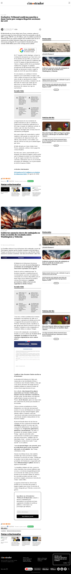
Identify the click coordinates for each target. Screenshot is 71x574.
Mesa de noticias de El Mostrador (9, 244)
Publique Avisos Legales (42, 559)
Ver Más (16, 29)
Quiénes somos (26, 557)
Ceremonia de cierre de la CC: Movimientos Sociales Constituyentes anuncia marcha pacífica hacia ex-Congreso (26, 194)
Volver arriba (3, 569)
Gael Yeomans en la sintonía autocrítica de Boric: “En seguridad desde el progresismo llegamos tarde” (54, 85)
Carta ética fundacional (27, 558)
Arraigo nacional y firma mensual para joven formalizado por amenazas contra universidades (54, 141)
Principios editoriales (27, 560)
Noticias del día (48, 118)
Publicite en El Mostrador (42, 558)
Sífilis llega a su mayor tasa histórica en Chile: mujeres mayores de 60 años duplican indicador (22, 100)
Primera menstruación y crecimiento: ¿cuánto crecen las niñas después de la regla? (22, 111)
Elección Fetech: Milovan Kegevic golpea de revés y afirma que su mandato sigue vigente (56, 134)
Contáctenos (40, 560)
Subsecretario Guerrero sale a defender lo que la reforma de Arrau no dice (35, 99)
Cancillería (3, 531)
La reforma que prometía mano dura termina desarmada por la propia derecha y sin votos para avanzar (35, 112)
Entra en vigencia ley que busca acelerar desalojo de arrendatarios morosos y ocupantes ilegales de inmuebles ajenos (37, 194)
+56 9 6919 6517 (4, 561)
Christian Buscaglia (10, 28)
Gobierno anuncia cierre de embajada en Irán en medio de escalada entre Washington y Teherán (55, 69)
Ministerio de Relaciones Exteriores (14, 531)
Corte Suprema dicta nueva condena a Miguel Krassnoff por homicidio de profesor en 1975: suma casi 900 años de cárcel (15, 194)
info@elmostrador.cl (10, 561)
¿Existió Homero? (48, 54)
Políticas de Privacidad (27, 561)
